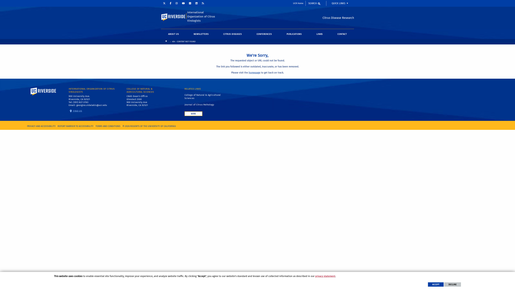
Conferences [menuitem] (264, 34)
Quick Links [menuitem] (338, 3)
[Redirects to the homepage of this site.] (166, 42)
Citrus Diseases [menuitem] (232, 34)
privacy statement (325, 276)
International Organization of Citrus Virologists (201, 16)
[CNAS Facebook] (170, 3)
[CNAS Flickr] (190, 3)
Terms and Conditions (108, 126)
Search (312, 3)
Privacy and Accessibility (41, 126)
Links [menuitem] (320, 34)
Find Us (77, 111)
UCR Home (298, 3)
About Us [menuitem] (173, 34)
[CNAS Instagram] (176, 3)
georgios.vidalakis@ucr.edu (91, 105)
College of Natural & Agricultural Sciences (203, 96)
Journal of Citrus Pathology (199, 104)
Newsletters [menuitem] (201, 34)
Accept (435, 284)
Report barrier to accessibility (75, 126)
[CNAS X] (164, 3)
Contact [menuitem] (342, 34)
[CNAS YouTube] (183, 3)
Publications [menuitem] (294, 34)
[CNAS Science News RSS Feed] (203, 3)
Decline (452, 284)
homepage (254, 72)
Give (193, 113)
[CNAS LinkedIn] (196, 3)
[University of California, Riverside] (43, 95)
